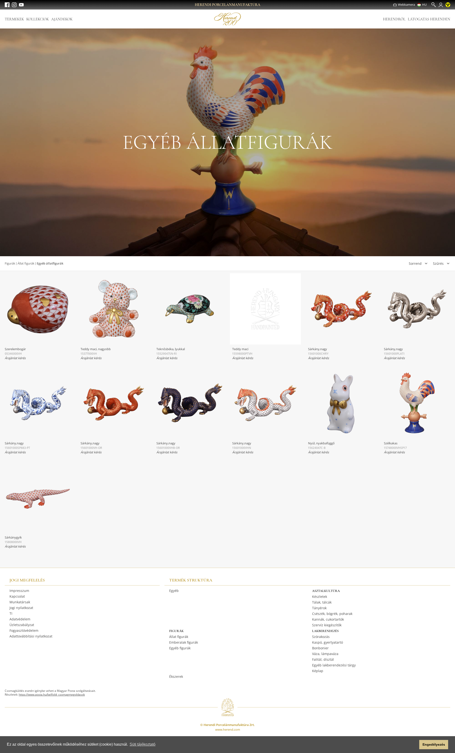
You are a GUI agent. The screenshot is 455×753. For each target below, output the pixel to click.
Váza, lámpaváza (325, 653)
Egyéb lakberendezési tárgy (334, 665)
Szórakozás (321, 636)
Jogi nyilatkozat (21, 607)
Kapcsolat (17, 596)
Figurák (10, 263)
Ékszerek (176, 676)
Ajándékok (62, 19)
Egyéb (174, 590)
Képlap (317, 671)
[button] (414, 745)
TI (10, 613)
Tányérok (319, 608)
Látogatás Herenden (429, 19)
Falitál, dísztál (323, 659)
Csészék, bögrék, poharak (332, 613)
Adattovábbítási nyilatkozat (30, 636)
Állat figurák (26, 263)
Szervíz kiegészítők (326, 625)
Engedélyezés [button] (434, 744)
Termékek (14, 19)
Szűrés (438, 263)
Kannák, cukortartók (328, 619)
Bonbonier (320, 648)
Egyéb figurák (180, 648)
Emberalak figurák (183, 642)
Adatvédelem (19, 619)
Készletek (319, 596)
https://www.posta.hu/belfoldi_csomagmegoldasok (52, 695)
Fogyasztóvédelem (23, 630)
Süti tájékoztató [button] (142, 744)
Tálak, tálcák (322, 602)
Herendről (394, 19)
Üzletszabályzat (21, 625)
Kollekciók (37, 19)
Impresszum (19, 590)
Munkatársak (19, 602)
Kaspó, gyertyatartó (327, 642)
